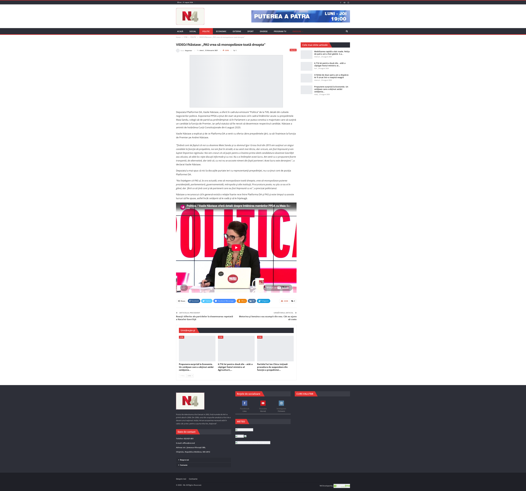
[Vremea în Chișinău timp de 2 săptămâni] (252, 443)
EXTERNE (237, 31)
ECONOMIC (221, 31)
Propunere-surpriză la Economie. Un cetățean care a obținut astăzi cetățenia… (331, 89)
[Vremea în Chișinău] (244, 430)
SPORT (250, 31)
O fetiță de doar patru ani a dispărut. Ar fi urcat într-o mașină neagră (331, 76)
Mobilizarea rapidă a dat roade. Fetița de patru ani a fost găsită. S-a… (332, 52)
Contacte (183, 465)
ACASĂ (180, 31)
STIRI (181, 337)
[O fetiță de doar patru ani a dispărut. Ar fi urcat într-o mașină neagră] (306, 78)
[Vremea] (240, 436)
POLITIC (206, 31)
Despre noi (184, 460)
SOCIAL (192, 31)
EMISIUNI (297, 31)
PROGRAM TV (280, 31)
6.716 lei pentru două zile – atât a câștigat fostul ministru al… (329, 64)
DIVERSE (264, 31)
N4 (321, 486)
